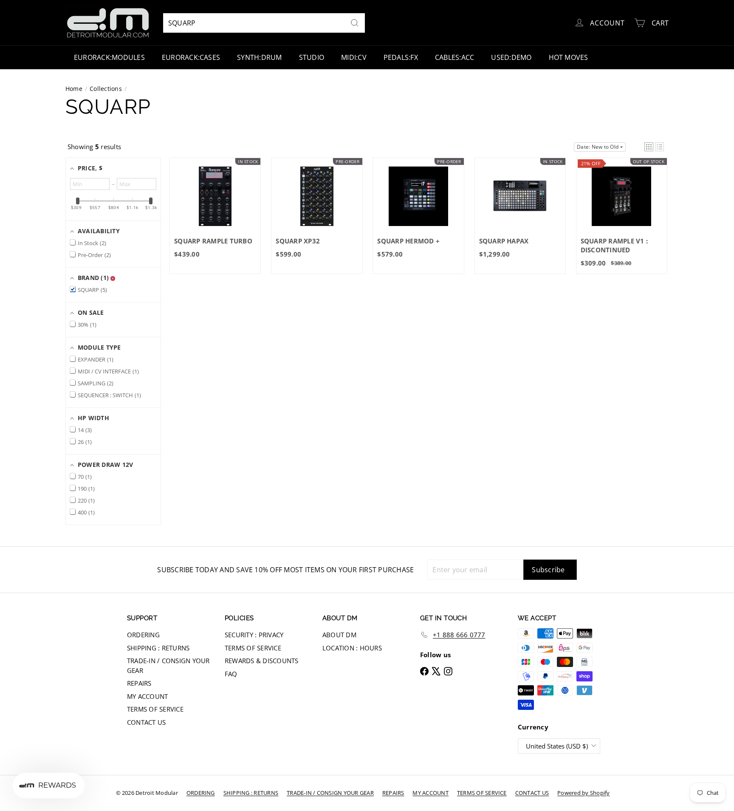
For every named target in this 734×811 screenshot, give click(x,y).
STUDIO (311, 57)
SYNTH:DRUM (259, 57)
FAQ (231, 674)
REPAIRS (139, 683)
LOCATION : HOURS (352, 648)
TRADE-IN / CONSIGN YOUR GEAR (168, 665)
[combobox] (264, 23)
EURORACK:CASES (191, 57)
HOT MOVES (568, 57)
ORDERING (143, 634)
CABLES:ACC (454, 57)
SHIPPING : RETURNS (158, 648)
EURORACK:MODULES (109, 57)
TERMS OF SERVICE (155, 709)
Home (73, 89)
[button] (648, 146)
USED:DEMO (511, 57)
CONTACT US (146, 722)
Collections (106, 89)
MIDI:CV (354, 57)
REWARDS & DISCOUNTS (262, 660)
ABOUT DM (339, 634)
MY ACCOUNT (147, 696)
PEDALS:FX (401, 57)
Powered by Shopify (583, 793)
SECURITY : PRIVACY (254, 634)
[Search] (354, 23)
